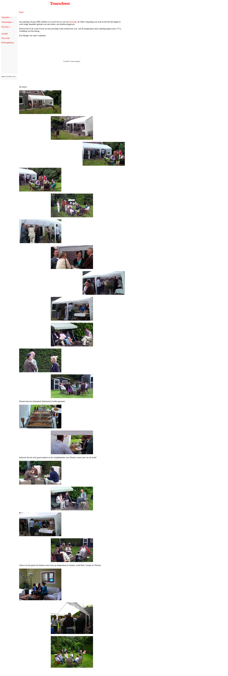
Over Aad (5, 38)
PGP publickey (7, 43)
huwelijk (73, 22)
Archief (4, 34)
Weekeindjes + (7, 22)
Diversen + (6, 27)
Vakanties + (6, 17)
